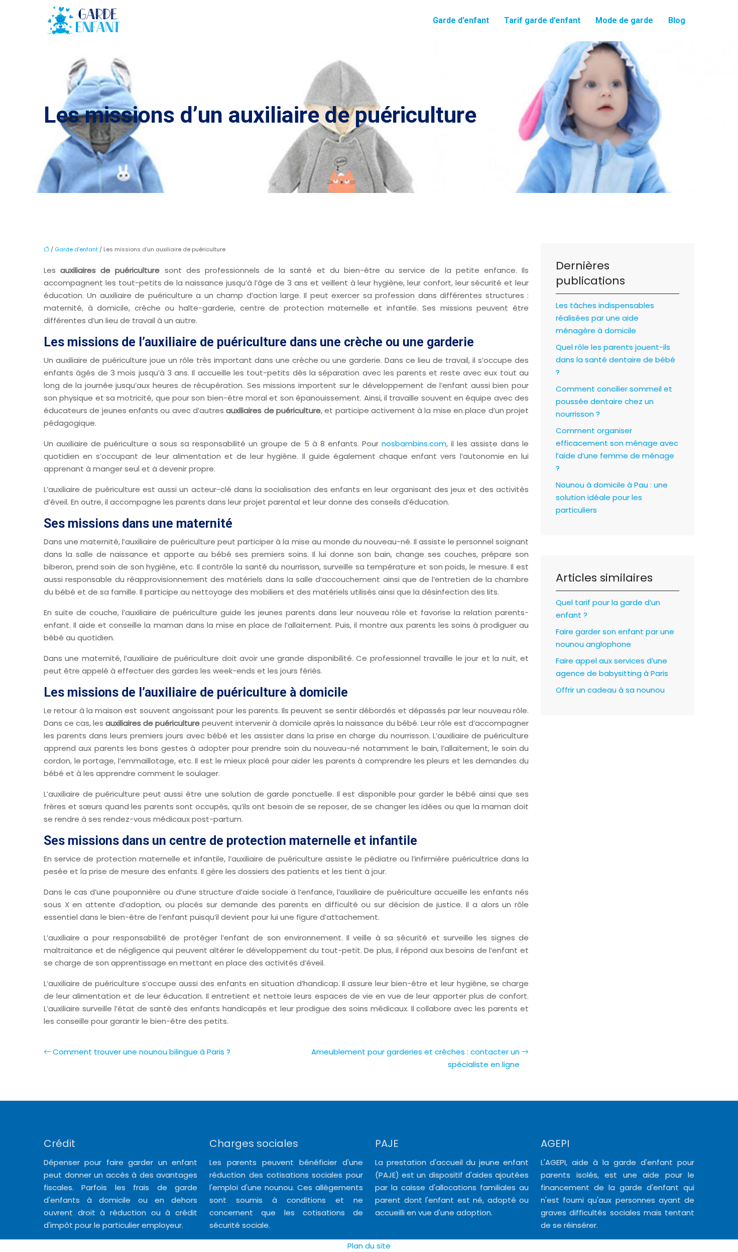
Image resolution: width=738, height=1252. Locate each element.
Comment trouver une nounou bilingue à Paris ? (141, 1051)
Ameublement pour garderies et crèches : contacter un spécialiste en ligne (415, 1058)
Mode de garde (624, 20)
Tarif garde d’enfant (542, 20)
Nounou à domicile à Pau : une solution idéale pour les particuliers (612, 497)
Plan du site (369, 1245)
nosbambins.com (414, 443)
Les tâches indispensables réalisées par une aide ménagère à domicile (605, 318)
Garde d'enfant (76, 249)
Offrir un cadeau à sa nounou (610, 690)
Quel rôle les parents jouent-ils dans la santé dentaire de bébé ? (615, 359)
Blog (676, 20)
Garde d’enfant (461, 20)
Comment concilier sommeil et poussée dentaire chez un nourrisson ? (614, 401)
